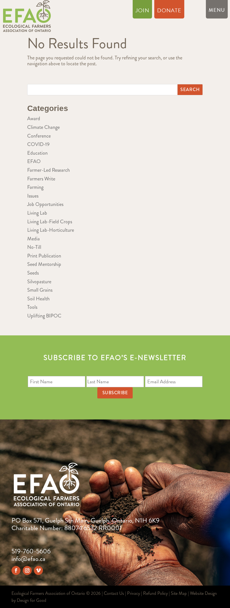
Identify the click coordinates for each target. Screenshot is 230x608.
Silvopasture (39, 281)
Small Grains (39, 290)
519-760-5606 (31, 551)
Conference (39, 136)
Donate (169, 11)
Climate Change (43, 127)
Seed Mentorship (44, 264)
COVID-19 (38, 144)
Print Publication (44, 255)
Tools (32, 307)
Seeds (33, 273)
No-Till (34, 247)
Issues (32, 195)
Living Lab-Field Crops (49, 221)
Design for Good (31, 600)
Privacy (133, 593)
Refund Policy (155, 593)
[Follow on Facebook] (16, 570)
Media (33, 238)
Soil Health (38, 298)
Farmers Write (41, 178)
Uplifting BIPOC (44, 315)
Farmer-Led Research (48, 170)
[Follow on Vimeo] (38, 570)
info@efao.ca (28, 558)
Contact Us (114, 593)
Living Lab (37, 213)
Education (37, 153)
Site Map (179, 593)
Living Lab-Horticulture (50, 230)
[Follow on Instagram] (27, 570)
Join (142, 11)
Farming (35, 187)
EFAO (34, 161)
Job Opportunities (45, 204)
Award (33, 118)
